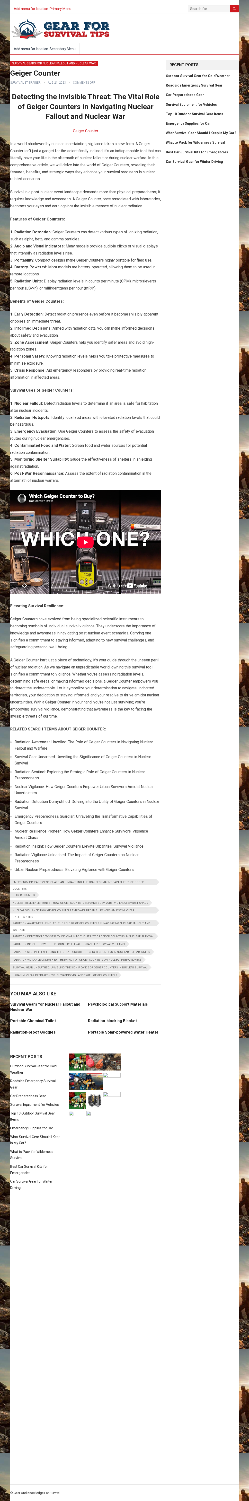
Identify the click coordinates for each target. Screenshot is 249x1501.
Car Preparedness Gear (185, 95)
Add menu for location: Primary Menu (42, 9)
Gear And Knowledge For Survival (37, 1493)
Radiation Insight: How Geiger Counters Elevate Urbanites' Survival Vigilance (69, 944)
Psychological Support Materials (118, 1004)
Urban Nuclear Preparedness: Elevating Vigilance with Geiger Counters (65, 975)
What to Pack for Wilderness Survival (195, 142)
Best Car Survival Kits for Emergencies (197, 152)
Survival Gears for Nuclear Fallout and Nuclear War (54, 63)
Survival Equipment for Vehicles (191, 104)
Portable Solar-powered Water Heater (123, 1032)
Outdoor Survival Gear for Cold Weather (198, 76)
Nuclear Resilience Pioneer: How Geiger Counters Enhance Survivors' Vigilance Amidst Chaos (80, 902)
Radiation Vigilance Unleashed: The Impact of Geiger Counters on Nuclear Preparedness (77, 959)
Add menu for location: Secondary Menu (45, 49)
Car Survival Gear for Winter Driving (194, 162)
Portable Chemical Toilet (33, 1020)
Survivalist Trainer (25, 82)
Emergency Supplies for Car (188, 123)
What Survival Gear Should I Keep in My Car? (201, 133)
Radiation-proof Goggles (33, 1032)
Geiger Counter (85, 131)
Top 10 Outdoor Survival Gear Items (194, 114)
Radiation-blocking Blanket (112, 1020)
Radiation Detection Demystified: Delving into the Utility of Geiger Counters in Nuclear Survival (83, 936)
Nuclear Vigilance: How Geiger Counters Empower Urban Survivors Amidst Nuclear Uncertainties (73, 911)
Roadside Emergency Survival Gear (194, 85)
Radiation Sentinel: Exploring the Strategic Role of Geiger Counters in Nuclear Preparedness (81, 952)
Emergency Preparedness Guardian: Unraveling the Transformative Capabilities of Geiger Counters (78, 883)
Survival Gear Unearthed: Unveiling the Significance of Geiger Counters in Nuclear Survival (80, 967)
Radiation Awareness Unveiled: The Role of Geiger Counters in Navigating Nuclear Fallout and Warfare (81, 924)
